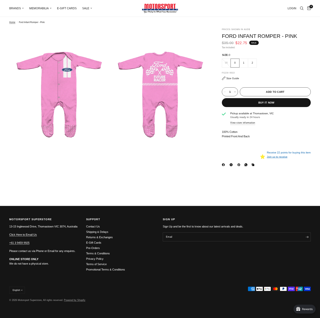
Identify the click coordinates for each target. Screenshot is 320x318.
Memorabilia (39, 8)
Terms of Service (96, 264)
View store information (242, 122)
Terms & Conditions (98, 253)
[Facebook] (224, 165)
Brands (15, 8)
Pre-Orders (93, 248)
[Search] (301, 8)
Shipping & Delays (97, 231)
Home (12, 22)
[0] (308, 8)
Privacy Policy (95, 258)
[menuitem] (17, 8)
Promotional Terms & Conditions (105, 269)
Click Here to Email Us (23, 234)
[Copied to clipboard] (253, 165)
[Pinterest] (239, 165)
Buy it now (266, 102)
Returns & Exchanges (99, 237)
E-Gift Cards (67, 8)
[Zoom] (102, 35)
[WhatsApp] (246, 165)
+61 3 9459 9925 (19, 242)
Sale (85, 8)
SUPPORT (93, 219)
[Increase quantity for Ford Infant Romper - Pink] (235, 92)
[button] (230, 78)
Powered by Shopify (74, 300)
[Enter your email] (307, 236)
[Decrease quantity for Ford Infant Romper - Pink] (225, 92)
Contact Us (93, 226)
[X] (232, 165)
